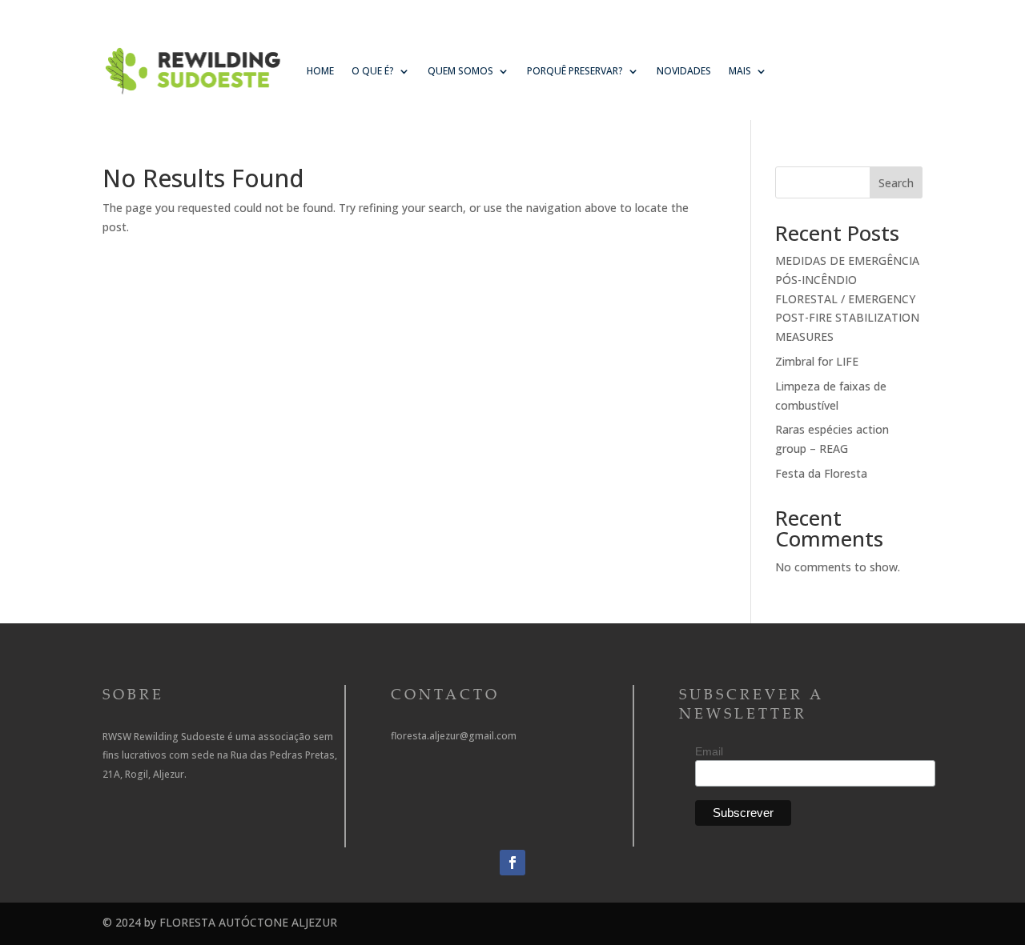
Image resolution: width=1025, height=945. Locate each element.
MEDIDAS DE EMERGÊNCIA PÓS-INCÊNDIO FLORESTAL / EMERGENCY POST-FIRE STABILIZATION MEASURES (847, 298)
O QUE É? (373, 71)
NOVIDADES (684, 71)
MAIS (740, 71)
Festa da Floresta (821, 473)
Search (896, 182)
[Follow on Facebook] (512, 862)
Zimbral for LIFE (816, 361)
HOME (320, 71)
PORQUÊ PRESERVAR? (575, 71)
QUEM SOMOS (460, 71)
